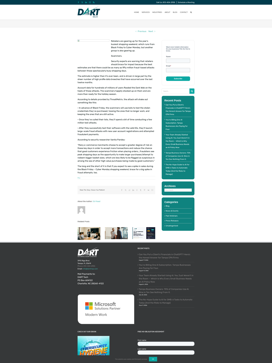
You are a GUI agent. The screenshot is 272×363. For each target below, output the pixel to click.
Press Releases (172, 221)
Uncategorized (172, 226)
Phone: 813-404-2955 (86, 266)
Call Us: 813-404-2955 (165, 2)
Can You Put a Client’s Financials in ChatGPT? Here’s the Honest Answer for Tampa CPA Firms (164, 256)
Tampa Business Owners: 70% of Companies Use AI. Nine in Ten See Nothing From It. (178, 156)
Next (150, 31)
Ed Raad (96, 201)
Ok (153, 359)
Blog (79, 178)
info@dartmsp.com (90, 269)
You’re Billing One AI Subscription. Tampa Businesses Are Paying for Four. (165, 266)
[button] (191, 12)
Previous (142, 31)
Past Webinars (172, 216)
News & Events (172, 211)
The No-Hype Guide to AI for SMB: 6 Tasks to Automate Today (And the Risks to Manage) (165, 301)
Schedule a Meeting (186, 2)
